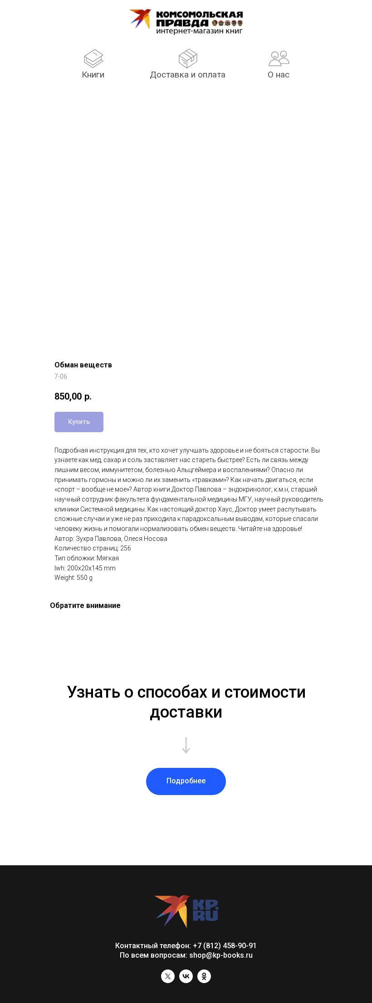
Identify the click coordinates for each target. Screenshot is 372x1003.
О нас (278, 74)
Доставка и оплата (187, 74)
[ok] (204, 980)
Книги (93, 74)
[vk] (186, 980)
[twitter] (168, 980)
